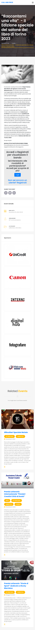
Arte (7, 500)
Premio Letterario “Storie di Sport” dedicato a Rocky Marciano (16, 585)
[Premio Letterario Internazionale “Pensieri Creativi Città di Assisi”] (17, 480)
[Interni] (17, 300)
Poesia (18, 504)
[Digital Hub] (17, 322)
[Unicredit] (17, 255)
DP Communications (15, 220)
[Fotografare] (17, 345)
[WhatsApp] (14, 193)
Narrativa (18, 228)
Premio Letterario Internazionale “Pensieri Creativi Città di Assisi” (14, 494)
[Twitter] (10, 193)
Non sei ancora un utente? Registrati (17, 181)
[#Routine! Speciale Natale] (17, 419)
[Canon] (17, 277)
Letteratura (12, 228)
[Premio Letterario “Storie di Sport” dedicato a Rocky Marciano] (17, 570)
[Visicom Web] (17, 368)
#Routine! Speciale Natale (16, 432)
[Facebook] (6, 193)
